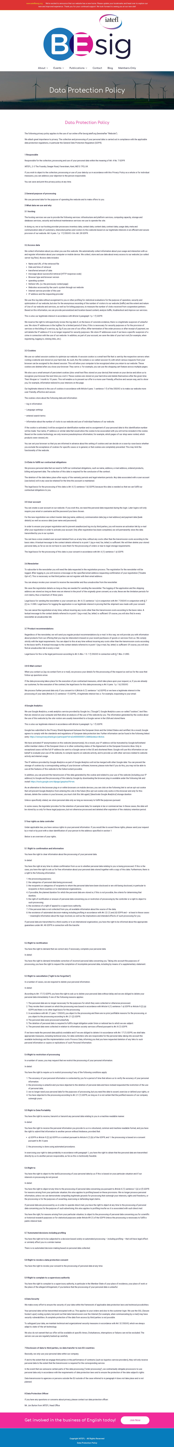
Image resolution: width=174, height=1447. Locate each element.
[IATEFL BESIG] (87, 37)
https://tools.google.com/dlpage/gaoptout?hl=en (52, 781)
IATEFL (82, 1438)
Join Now (135, 1420)
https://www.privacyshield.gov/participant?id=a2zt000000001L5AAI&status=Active (67, 737)
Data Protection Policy (87, 1443)
